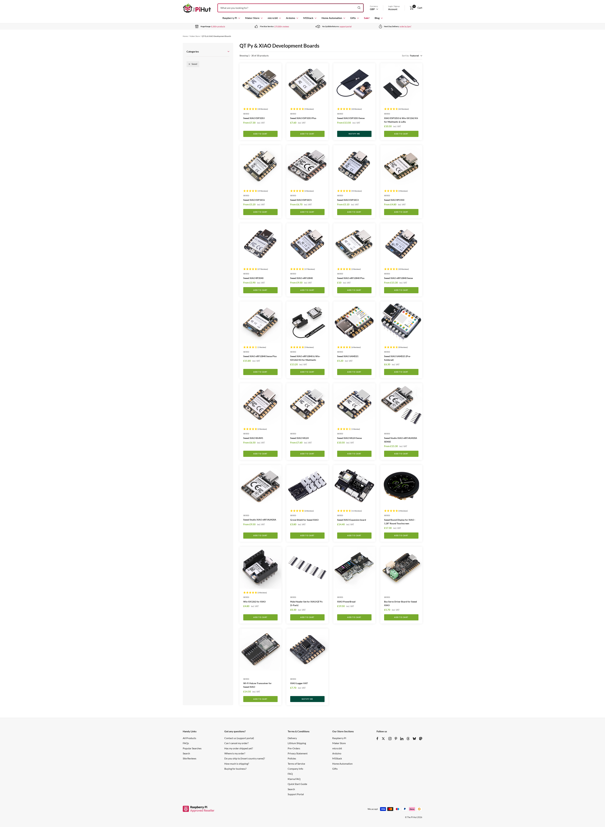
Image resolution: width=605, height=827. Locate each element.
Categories (193, 51)
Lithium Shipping (297, 743)
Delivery (292, 738)
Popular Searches (192, 748)
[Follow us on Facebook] (377, 738)
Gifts (353, 17)
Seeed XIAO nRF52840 (301, 278)
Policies (292, 758)
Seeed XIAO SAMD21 (347, 356)
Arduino (290, 17)
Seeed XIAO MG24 (299, 438)
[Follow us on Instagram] (390, 738)
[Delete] (189, 64)
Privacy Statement (298, 753)
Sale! (367, 17)
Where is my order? (234, 753)
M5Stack (308, 17)
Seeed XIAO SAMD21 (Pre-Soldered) (397, 358)
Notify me (354, 134)
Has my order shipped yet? (238, 748)
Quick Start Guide (297, 783)
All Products (189, 738)
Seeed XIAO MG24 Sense (349, 438)
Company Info (295, 768)
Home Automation (332, 17)
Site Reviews (189, 758)
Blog (377, 17)
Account (392, 9)
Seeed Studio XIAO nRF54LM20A (259, 519)
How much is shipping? (236, 763)
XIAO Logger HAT (299, 683)
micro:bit (273, 17)
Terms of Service (296, 763)
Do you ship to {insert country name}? (244, 758)
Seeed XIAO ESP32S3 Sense (351, 118)
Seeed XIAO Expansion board (351, 519)
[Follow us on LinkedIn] (401, 738)
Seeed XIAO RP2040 (253, 278)
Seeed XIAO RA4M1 (253, 438)
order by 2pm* (406, 26)
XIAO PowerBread (346, 601)
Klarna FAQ (294, 778)
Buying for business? (235, 768)
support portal (345, 26)
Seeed (246, 114)
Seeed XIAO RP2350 (394, 200)
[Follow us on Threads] (408, 738)
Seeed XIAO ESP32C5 (301, 200)
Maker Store (252, 17)
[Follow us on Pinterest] (396, 738)
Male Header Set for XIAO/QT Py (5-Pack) (306, 603)
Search (186, 753)
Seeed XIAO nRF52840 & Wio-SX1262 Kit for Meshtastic (305, 358)
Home (185, 36)
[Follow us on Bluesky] (414, 738)
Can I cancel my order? (236, 743)
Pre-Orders (294, 748)
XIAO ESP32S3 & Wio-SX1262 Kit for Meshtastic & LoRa (401, 120)
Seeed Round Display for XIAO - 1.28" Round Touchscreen (399, 521)
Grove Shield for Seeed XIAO (304, 519)
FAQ (290, 773)
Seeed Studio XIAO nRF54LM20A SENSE (400, 440)
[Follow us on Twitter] (383, 738)
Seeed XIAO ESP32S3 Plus (303, 118)
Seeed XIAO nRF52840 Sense (398, 278)
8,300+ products (218, 26)
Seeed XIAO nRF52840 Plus (350, 278)
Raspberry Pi (229, 17)
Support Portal (296, 794)
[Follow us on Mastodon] (420, 738)
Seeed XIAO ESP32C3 (348, 200)
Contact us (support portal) (239, 738)
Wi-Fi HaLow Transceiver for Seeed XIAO (257, 685)
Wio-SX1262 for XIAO (254, 601)
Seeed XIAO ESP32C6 (254, 200)
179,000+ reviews (281, 26)
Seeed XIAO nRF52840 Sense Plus (260, 356)
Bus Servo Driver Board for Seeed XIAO (400, 603)
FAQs (186, 743)
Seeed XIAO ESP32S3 (254, 118)
